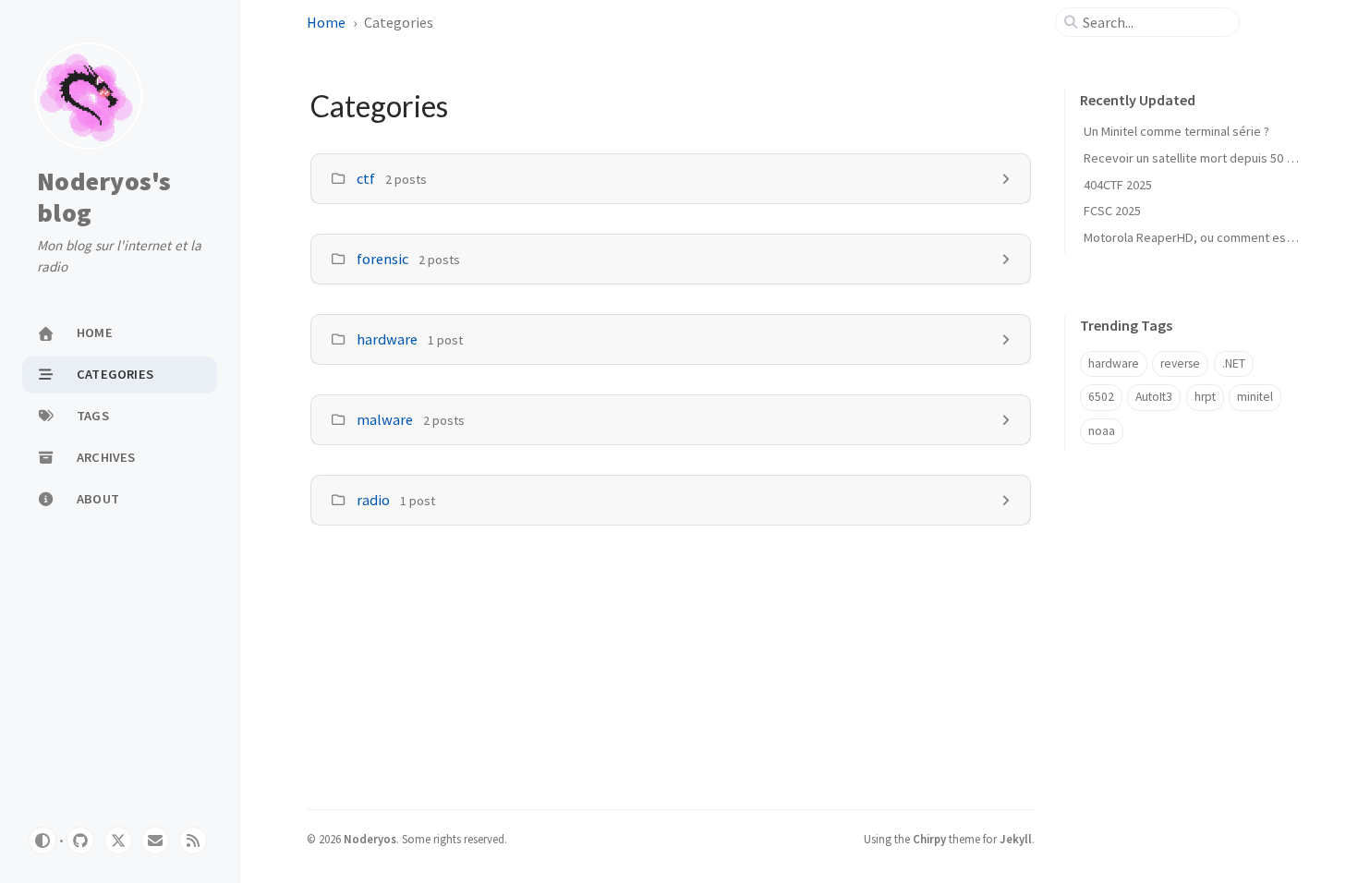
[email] (155, 840)
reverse (1180, 363)
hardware (387, 339)
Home (326, 22)
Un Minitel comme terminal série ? (1176, 131)
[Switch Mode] (42, 840)
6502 (1101, 397)
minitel (1255, 397)
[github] (80, 840)
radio (373, 499)
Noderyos (370, 838)
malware (385, 419)
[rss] (193, 840)
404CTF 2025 (1118, 184)
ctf (366, 178)
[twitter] (118, 840)
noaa (1101, 431)
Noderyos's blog (104, 197)
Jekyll (1016, 838)
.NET (1233, 363)
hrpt (1205, 397)
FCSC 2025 (1112, 210)
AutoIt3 (1153, 397)
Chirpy (929, 838)
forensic (382, 258)
